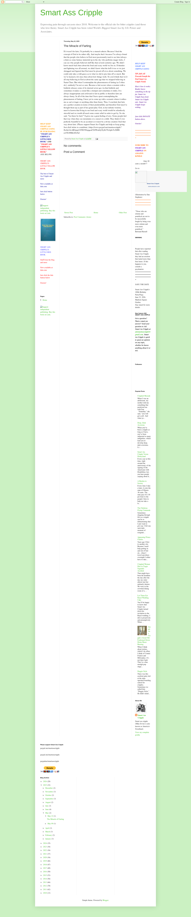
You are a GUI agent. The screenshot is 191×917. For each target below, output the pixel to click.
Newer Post (68, 212)
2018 (45, 864)
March (48, 831)
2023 (45, 846)
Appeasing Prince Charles (143, 538)
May (47, 813)
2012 (45, 885)
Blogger (105, 900)
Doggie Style (142, 671)
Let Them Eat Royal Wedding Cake (143, 597)
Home (96, 212)
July (47, 806)
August (48, 802)
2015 (45, 875)
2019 (45, 861)
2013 (45, 882)
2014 (45, 878)
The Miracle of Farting (55, 819)
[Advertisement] (48, 79)
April (47, 828)
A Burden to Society (142, 482)
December (49, 788)
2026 (45, 781)
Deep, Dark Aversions (141, 423)
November (49, 791)
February (48, 835)
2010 (45, 893)
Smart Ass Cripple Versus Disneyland (142, 454)
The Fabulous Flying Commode (143, 509)
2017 (45, 868)
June (47, 809)
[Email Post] (96, 139)
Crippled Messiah (143, 396)
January (48, 838)
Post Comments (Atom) (82, 217)
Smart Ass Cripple (71, 12)
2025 (45, 785)
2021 (45, 854)
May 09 (51, 823)
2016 (45, 871)
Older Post (123, 212)
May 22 (51, 816)
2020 (45, 857)
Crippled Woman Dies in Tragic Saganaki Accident (143, 567)
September (49, 798)
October (48, 795)
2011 (45, 889)
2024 (45, 843)
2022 (45, 850)
